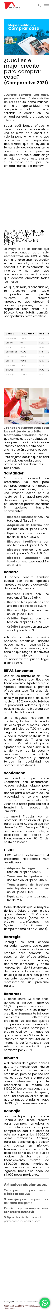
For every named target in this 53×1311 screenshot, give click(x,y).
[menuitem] (38, 6)
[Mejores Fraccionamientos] (22, 6)
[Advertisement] (26, 199)
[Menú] (45, 6)
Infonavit (10, 120)
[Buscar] (38, 6)
